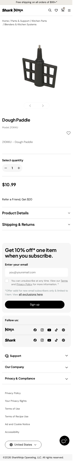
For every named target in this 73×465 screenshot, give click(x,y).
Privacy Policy (24, 284)
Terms (64, 280)
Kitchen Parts (39, 20)
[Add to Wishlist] (68, 134)
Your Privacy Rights (16, 400)
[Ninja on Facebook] (35, 330)
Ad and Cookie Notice (17, 424)
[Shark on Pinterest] (63, 340)
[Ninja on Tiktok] (56, 330)
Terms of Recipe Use (16, 416)
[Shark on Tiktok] (56, 340)
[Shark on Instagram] (42, 340)
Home (5, 20)
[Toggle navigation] (69, 10)
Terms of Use (12, 408)
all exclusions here (31, 294)
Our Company (14, 367)
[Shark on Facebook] (35, 340)
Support (15, 356)
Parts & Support (20, 20)
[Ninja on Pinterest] (63, 330)
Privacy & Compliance (20, 378)
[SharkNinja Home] (12, 10)
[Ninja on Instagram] (42, 330)
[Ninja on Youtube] (49, 330)
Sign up (35, 304)
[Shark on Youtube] (49, 340)
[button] (50, 10)
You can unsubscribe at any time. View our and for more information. (39, 282)
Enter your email (16, 264)
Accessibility (12, 432)
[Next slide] (42, 106)
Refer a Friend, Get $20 (17, 199)
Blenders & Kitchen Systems (20, 24)
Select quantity (12, 160)
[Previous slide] (31, 106)
